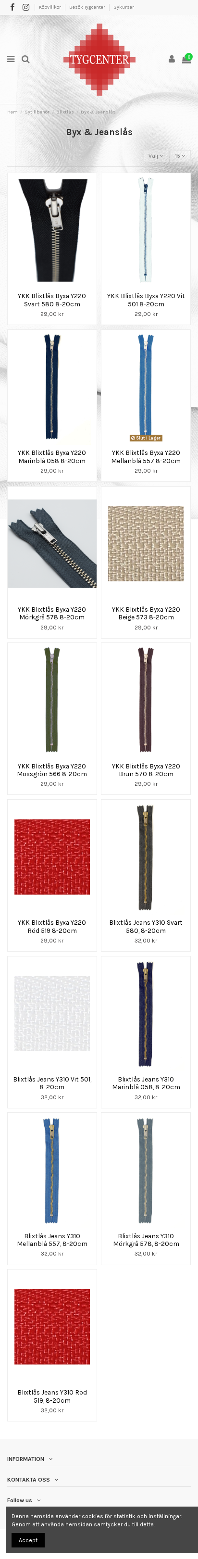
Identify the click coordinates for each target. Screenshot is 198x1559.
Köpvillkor (50, 7)
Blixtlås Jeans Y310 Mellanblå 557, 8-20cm (52, 1239)
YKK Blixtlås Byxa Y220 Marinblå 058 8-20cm (52, 456)
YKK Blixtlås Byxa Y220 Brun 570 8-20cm (146, 770)
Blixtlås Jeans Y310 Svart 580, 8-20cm (146, 926)
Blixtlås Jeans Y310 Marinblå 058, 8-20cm (146, 1083)
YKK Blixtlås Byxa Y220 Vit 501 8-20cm (146, 299)
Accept (28, 1540)
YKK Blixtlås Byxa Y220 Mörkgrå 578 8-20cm (52, 613)
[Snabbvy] (57, 285)
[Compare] (46, 285)
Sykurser (123, 7)
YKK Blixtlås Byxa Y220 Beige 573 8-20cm (146, 613)
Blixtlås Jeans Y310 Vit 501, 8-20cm (52, 1083)
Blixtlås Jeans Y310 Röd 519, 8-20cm (52, 1396)
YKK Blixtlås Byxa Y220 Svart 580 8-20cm (52, 299)
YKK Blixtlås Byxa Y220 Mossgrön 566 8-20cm (52, 770)
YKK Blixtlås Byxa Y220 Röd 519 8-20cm (52, 926)
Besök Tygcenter (87, 7)
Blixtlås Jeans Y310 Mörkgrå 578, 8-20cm (146, 1239)
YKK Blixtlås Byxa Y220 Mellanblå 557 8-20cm (146, 456)
